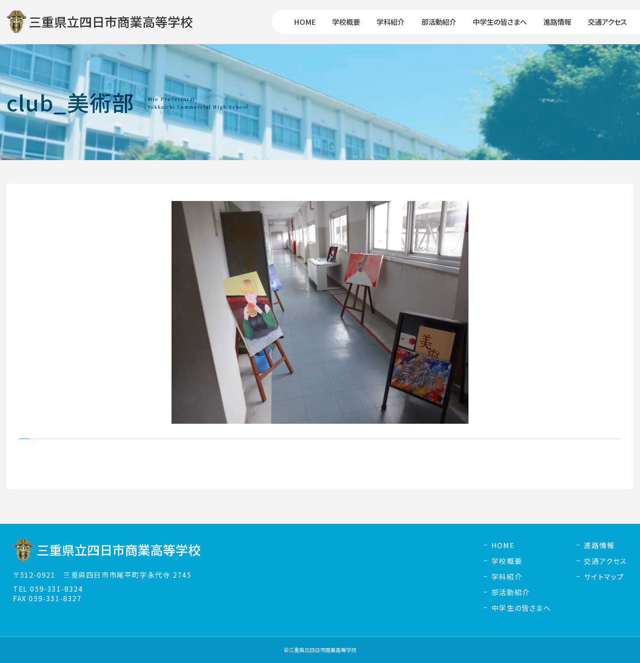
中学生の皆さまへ (500, 22)
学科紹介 (390, 22)
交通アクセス (607, 22)
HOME (305, 22)
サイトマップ (604, 576)
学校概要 (346, 22)
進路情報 (557, 22)
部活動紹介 (438, 22)
